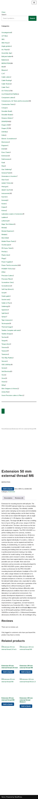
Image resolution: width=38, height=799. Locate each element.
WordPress (18, 797)
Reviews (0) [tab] (19, 498)
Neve (3, 797)
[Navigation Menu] (34, 2)
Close (3, 12)
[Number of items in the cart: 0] (3, 411)
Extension (9, 429)
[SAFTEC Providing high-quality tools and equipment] (8, 2)
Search (4, 14)
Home (3, 429)
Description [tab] (8, 498)
